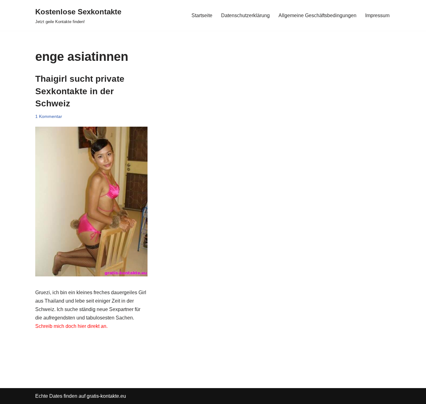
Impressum (377, 15)
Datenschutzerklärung (245, 15)
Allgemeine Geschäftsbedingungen (317, 15)
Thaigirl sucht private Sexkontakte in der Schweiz (79, 91)
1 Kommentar (48, 116)
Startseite (201, 15)
